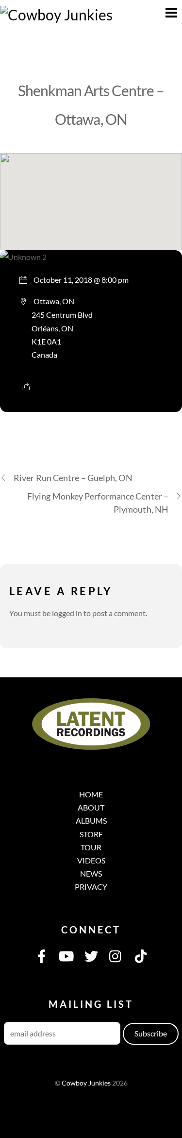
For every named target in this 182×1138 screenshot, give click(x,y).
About (91, 807)
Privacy (91, 886)
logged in (67, 613)
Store (91, 834)
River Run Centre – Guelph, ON (73, 477)
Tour (91, 847)
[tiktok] (140, 955)
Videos (91, 860)
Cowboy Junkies (86, 1083)
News (91, 873)
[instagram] (116, 955)
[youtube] (66, 955)
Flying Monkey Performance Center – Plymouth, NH (97, 503)
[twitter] (91, 955)
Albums (91, 820)
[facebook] (41, 955)
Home (91, 794)
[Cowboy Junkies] (56, 14)
